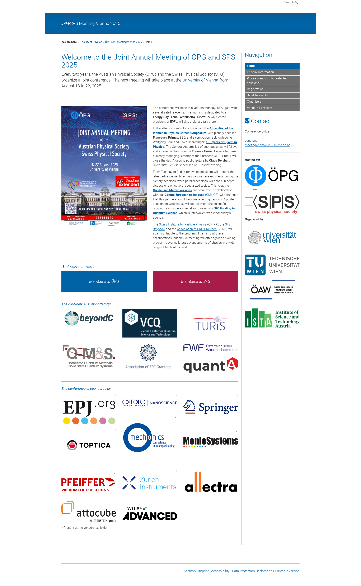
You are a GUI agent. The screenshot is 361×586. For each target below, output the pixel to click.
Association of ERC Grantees (197, 229)
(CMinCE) (191, 195)
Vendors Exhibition (259, 108)
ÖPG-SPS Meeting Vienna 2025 (90, 23)
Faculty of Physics (91, 41)
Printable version (287, 571)
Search (289, 2)
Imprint (203, 571)
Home (251, 66)
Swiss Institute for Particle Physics (182, 224)
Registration (255, 89)
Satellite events (257, 95)
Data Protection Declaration (252, 571)
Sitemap (190, 571)
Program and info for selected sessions (267, 80)
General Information (260, 72)
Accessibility (220, 571)
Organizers (254, 101)
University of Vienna (200, 80)
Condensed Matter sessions (172, 190)
